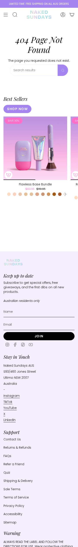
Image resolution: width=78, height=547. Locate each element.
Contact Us (12, 439)
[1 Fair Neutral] (9, 194)
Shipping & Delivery (18, 481)
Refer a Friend (13, 464)
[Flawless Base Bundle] (35, 148)
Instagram (11, 396)
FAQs (7, 456)
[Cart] (71, 15)
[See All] (65, 194)
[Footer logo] (13, 262)
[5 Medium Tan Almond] (48, 194)
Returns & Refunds (17, 447)
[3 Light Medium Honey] (31, 194)
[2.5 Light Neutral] (26, 194)
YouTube (10, 408)
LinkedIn (9, 420)
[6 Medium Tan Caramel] (54, 194)
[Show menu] (5, 15)
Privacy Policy (13, 506)
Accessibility (12, 514)
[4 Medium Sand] (43, 194)
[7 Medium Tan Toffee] (60, 194)
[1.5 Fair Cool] (14, 194)
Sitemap (9, 522)
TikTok (7, 402)
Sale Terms (11, 489)
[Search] (63, 70)
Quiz (6, 472)
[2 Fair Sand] (20, 194)
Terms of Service (16, 497)
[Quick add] (8, 175)
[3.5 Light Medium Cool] (37, 194)
